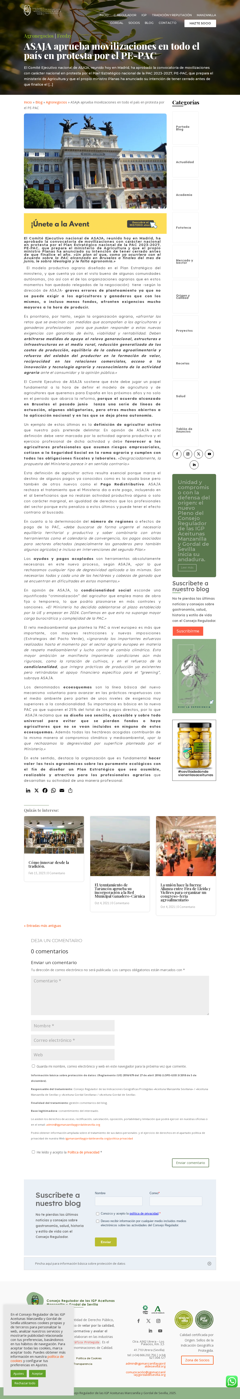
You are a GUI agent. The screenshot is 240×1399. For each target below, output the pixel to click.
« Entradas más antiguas (42, 925)
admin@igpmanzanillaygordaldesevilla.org (73, 1124)
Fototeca (183, 227)
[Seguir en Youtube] (209, 454)
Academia (184, 195)
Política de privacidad (84, 1152)
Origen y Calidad (183, 297)
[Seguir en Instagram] (187, 454)
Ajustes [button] (18, 1373)
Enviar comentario (190, 1162)
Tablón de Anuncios (184, 430)
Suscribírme (188, 631)
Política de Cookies (88, 1358)
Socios (134, 23)
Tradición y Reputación (172, 15)
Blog (149, 23)
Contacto (167, 23)
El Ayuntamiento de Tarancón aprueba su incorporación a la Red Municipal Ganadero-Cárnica (120, 890)
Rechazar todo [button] (25, 1383)
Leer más (187, 547)
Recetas (182, 363)
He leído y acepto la (69, 1152)
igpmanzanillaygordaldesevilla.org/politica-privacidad (99, 1138)
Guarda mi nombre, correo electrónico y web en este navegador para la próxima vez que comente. (112, 1066)
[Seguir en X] (198, 454)
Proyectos (184, 330)
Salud (180, 396)
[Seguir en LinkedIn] (194, 464)
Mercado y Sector (184, 261)
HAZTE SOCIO (200, 23)
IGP (144, 15)
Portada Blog (182, 128)
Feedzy (64, 36)
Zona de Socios (197, 1360)
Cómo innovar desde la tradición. (49, 864)
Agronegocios (39, 36)
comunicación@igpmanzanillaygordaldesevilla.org (145, 1373)
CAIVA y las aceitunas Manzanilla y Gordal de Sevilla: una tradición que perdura (193, 521)
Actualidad (185, 162)
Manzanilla (206, 15)
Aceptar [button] (37, 1373)
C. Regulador (125, 15)
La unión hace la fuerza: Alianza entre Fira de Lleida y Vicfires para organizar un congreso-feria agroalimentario (185, 892)
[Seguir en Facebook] (176, 454)
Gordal (116, 23)
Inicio (104, 15)
